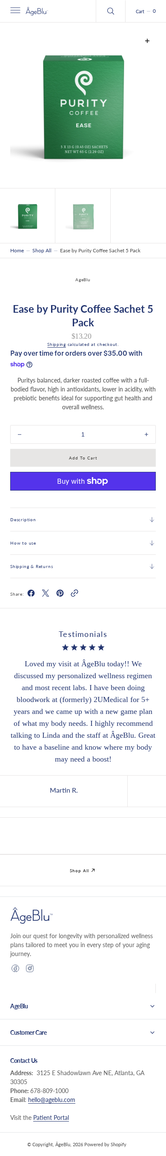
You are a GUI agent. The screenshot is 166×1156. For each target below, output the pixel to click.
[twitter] (45, 595)
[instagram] (30, 968)
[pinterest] (60, 595)
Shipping (56, 344)
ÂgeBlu (62, 1144)
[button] (14, 11)
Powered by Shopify (105, 1144)
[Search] (110, 11)
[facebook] (31, 595)
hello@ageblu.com (51, 1099)
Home (17, 250)
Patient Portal (51, 1117)
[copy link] (74, 595)
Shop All (42, 250)
